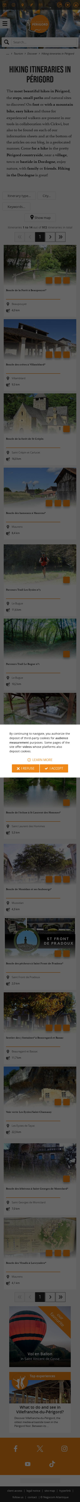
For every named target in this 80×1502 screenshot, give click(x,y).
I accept (56, 768)
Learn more (42, 760)
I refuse (27, 768)
